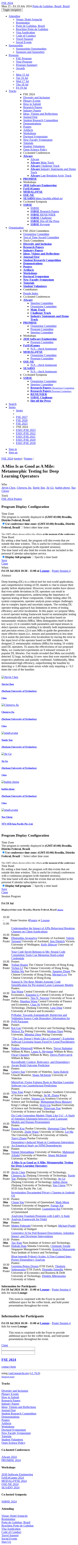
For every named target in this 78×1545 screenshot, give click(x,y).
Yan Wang (17, 991)
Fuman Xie (57, 1205)
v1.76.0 (34, 1373)
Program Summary (27, 65)
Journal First (30, 117)
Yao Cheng (59, 1185)
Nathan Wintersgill (22, 1048)
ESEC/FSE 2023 (26, 430)
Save (4, 560)
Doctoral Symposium (35, 136)
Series (19, 410)
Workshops (29, 133)
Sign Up (6, 1541)
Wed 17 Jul (22, 81)
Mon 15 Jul (22, 74)
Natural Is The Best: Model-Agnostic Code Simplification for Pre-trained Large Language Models (42, 983)
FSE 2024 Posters (11, 498)
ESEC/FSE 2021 (26, 436)
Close (4, 563)
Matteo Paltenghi (21, 1225)
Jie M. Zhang (51, 1095)
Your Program (24, 61)
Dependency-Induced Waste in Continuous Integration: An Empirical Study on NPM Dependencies (42, 1144)
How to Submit (32, 104)
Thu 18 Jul (22, 84)
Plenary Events (31, 100)
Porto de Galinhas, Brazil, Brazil (51, 6)
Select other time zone (36, 527)
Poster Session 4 (61, 570)
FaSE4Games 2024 (12, 1477)
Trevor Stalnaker (62, 1048)
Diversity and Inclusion (36, 97)
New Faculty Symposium (37, 139)
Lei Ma (69, 1131)
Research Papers (32, 107)
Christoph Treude (60, 1246)
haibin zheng (62, 487)
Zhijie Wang (31, 1131)
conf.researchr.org (18, 1373)
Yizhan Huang (19, 964)
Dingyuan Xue (52, 1108)
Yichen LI (17, 968)
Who (4, 484)
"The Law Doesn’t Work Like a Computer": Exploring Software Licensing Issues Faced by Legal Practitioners (43, 1040)
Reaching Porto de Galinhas (32, 29)
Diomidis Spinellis (52, 1269)
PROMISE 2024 (11, 1460)
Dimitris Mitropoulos (54, 1276)
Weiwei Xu (17, 1031)
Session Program (11, 896)
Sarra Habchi (60, 1071)
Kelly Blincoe (49, 944)
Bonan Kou (18, 1128)
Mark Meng (62, 1202)
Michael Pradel (66, 1225)
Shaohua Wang (28, 1001)
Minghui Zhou (32, 1034)
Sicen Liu (45, 1105)
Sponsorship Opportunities (31, 48)
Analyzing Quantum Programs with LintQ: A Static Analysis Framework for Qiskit (40, 1217)
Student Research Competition (40, 120)
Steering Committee (41, 303)
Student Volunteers (34, 146)
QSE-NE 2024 (10, 1484)
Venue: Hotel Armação (29, 19)
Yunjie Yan (39, 487)
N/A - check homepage (43, 348)
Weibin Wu (17, 971)
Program (14, 55)
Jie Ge (50, 487)
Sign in (13, 449)
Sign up (13, 452)
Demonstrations (32, 123)
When (4, 567)
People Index (30, 293)
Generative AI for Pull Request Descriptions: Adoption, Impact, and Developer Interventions (43, 1234)
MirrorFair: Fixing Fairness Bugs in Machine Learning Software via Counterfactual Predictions (42, 1084)
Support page (8, 1376)
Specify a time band (46, 557)
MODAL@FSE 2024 (14, 1480)
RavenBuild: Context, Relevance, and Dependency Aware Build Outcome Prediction (40, 1063)
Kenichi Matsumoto (63, 1249)
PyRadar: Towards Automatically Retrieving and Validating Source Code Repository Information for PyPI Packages (40, 1018)
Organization (16, 227)
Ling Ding (56, 1007)
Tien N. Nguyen (39, 998)
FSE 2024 (7, 458)
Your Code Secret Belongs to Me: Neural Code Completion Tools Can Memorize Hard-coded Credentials (38, 955)
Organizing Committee (36, 234)
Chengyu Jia (24, 487)
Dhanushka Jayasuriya (24, 938)
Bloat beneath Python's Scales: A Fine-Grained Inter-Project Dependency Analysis (41, 1258)
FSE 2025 (22, 423)
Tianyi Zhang (19, 1138)
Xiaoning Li (32, 994)
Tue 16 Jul (22, 78)
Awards (20, 68)
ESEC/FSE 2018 (26, 443)
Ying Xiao (17, 1092)
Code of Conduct (26, 35)
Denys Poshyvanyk (61, 1054)
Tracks (12, 91)
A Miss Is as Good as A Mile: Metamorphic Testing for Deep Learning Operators (42, 1164)
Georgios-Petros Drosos (25, 1266)
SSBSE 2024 (9, 1501)
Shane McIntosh (41, 1075)
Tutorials (28, 143)
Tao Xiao (16, 1242)
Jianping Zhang (61, 971)
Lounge (45, 570)
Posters (27, 126)
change (60, 910)
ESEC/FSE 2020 (26, 439)
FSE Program (24, 58)
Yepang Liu (38, 1098)
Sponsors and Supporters (30, 51)
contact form (8, 1366)
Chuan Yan (17, 1202)
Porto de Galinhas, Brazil (30, 25)
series (18, 458)
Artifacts (28, 130)
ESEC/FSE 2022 (26, 433)
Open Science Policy (35, 149)
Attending (14, 16)
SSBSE (34, 208)
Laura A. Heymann (42, 1051)
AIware (34, 159)
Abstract (6, 575)
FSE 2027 (22, 417)
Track (4, 495)
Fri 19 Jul (21, 87)
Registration (23, 22)
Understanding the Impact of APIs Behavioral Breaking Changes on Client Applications (43, 930)
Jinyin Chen (8, 487)
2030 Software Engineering (17, 1474)
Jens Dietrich (57, 941)
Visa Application (25, 32)
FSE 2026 (22, 420)
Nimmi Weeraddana (22, 1152)
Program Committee (42, 329)
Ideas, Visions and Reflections (40, 113)
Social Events (24, 42)
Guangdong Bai (51, 1208)
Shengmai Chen (57, 1128)
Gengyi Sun (18, 1071)
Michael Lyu (59, 974)
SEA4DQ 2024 (10, 1487)
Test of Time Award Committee (41, 237)
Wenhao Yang (55, 1031)
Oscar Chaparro (20, 1054)
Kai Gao (16, 1028)
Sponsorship (16, 45)
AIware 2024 (9, 1456)
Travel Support (24, 38)
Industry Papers (32, 110)
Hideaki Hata (18, 1246)
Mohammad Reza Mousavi (56, 1101)
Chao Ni (35, 1004)
